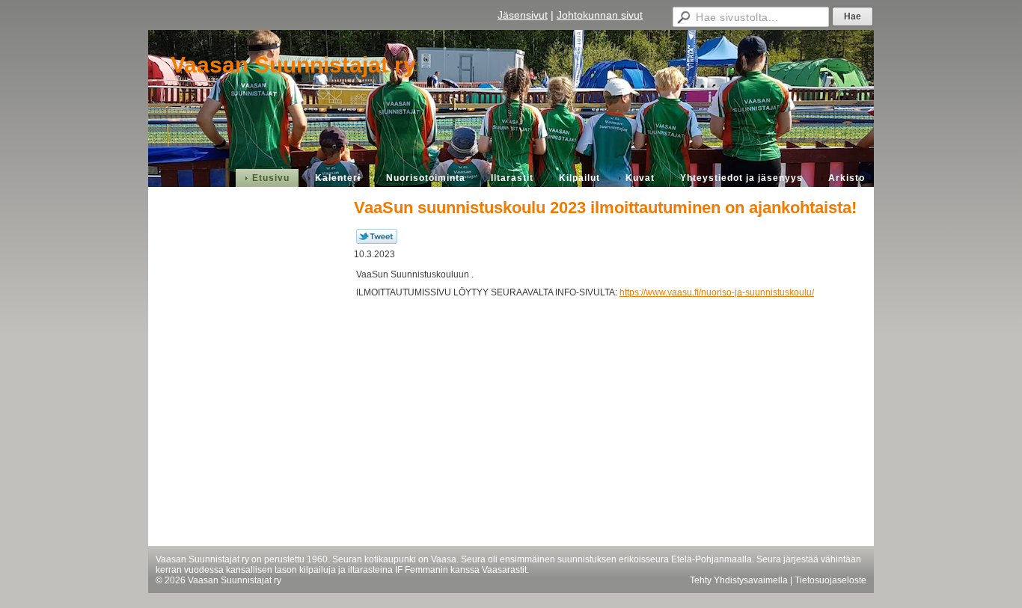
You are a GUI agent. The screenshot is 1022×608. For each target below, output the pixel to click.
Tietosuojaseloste (830, 580)
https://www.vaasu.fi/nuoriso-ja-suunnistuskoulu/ (716, 292)
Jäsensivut (523, 15)
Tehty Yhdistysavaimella (739, 580)
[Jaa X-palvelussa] (376, 241)
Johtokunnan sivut (600, 15)
